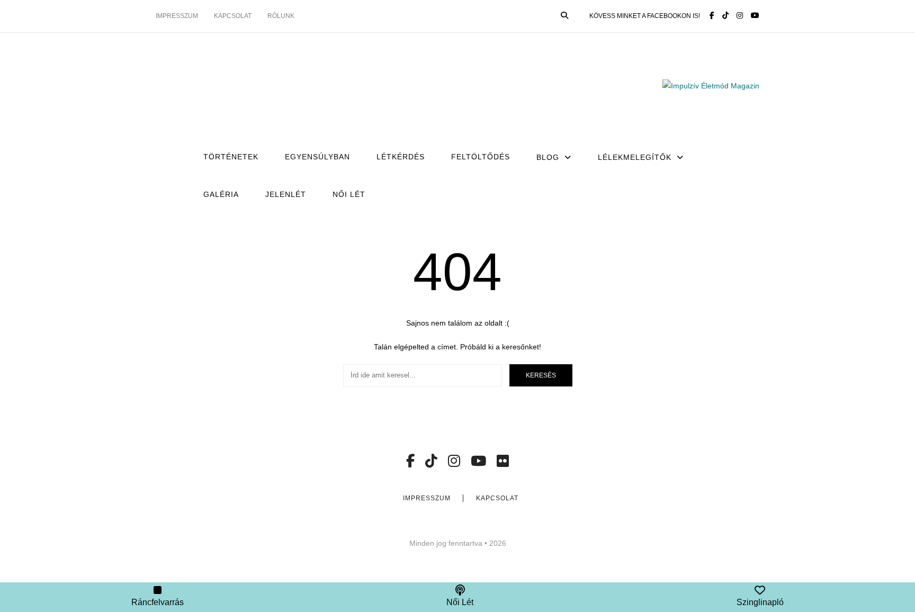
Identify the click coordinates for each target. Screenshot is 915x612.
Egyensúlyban (317, 156)
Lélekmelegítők (634, 157)
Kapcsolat (233, 16)
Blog (547, 157)
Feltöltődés (480, 156)
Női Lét (349, 194)
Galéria (221, 194)
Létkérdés (400, 156)
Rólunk (280, 16)
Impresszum (177, 16)
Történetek (230, 156)
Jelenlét (285, 194)
